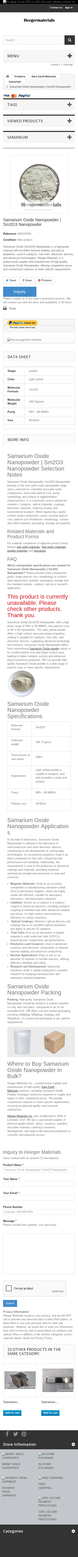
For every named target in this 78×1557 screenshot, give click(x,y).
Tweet (12, 280)
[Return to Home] (7, 76)
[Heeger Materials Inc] (39, 20)
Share (28, 280)
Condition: (10, 239)
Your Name (11, 1179)
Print (12, 308)
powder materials (17, 550)
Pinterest (46, 280)
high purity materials (54, 547)
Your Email (11, 1193)
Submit (10, 1303)
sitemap (68, 64)
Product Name (13, 1165)
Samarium (40, 550)
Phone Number (12, 1207)
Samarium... (11, 1402)
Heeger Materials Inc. (20, 1116)
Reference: (10, 233)
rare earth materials (28, 547)
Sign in (69, 7)
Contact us (56, 7)
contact (55, 64)
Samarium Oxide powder (44, 648)
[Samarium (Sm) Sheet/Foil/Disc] (58, 1380)
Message (9, 1221)
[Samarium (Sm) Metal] (20, 1380)
